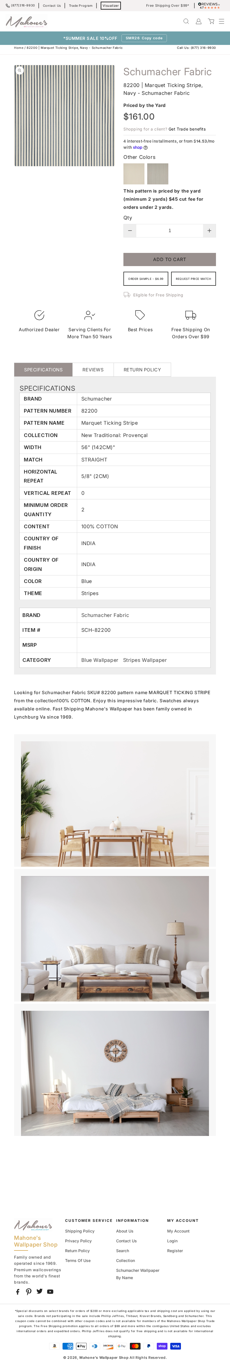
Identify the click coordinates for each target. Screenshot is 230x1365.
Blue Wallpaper (100, 660)
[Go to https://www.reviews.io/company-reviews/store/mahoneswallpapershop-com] (210, 5)
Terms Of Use (78, 1260)
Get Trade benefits (187, 129)
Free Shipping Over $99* (167, 5)
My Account (178, 1231)
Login (172, 1240)
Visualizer (111, 6)
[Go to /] (27, 21)
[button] (218, 21)
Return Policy (77, 1250)
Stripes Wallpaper (145, 660)
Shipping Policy (80, 1231)
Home (18, 48)
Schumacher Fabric (105, 615)
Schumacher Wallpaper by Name (137, 1274)
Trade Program (81, 6)
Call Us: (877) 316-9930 (196, 48)
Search (122, 1250)
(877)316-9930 (23, 5)
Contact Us (52, 6)
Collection (125, 1260)
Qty (127, 218)
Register (175, 1250)
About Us (125, 1231)
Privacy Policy (78, 1240)
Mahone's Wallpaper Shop (103, 1357)
